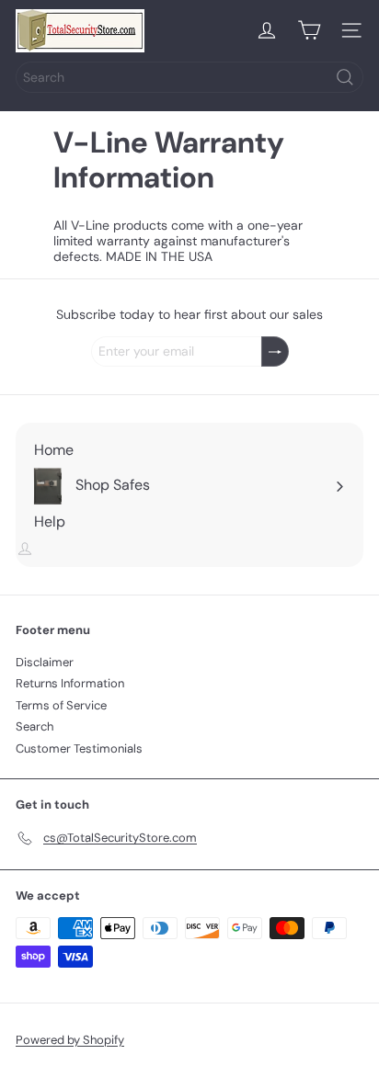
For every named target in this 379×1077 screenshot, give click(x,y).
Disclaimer (45, 662)
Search (34, 726)
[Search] (345, 77)
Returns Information (70, 683)
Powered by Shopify (70, 1040)
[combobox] (189, 77)
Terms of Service (61, 705)
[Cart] (309, 30)
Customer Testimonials (79, 748)
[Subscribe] (275, 351)
